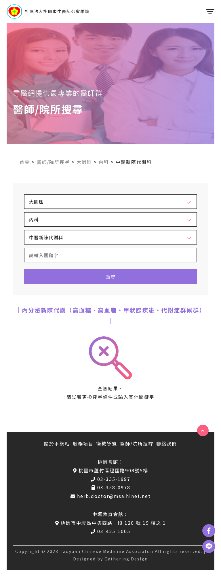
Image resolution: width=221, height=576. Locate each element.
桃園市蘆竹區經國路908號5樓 (113, 470)
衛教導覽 (106, 443)
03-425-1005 (113, 531)
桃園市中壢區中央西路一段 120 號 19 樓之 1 (113, 522)
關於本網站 (57, 443)
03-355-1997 (113, 478)
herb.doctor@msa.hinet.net (114, 495)
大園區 (84, 161)
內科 (104, 161)
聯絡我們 (166, 443)
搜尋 (110, 276)
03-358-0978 (113, 487)
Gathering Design (126, 559)
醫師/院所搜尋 (53, 161)
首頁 (25, 161)
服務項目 (83, 443)
